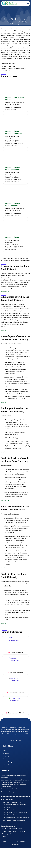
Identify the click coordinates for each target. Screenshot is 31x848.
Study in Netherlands (8, 817)
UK (7, 829)
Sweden (12, 834)
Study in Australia (20, 805)
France (21, 831)
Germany (5, 834)
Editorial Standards (9, 765)
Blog (4, 750)
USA (3, 829)
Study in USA (6, 802)
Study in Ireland (7, 807)
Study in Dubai (6, 820)
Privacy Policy (15, 844)
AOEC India (23, 842)
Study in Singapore (19, 820)
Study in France (7, 812)
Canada (13, 829)
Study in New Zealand (9, 810)
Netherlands (21, 834)
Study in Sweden (7, 815)
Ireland (4, 831)
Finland (4, 836)
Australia (20, 829)
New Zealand (12, 831)
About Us (6, 753)
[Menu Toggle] (28, 3)
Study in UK (15, 802)
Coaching (6, 756)
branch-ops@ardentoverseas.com (16, 792)
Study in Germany (19, 812)
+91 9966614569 (11, 789)
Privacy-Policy (7, 762)
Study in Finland (22, 817)
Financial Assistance (9, 759)
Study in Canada (7, 805)
